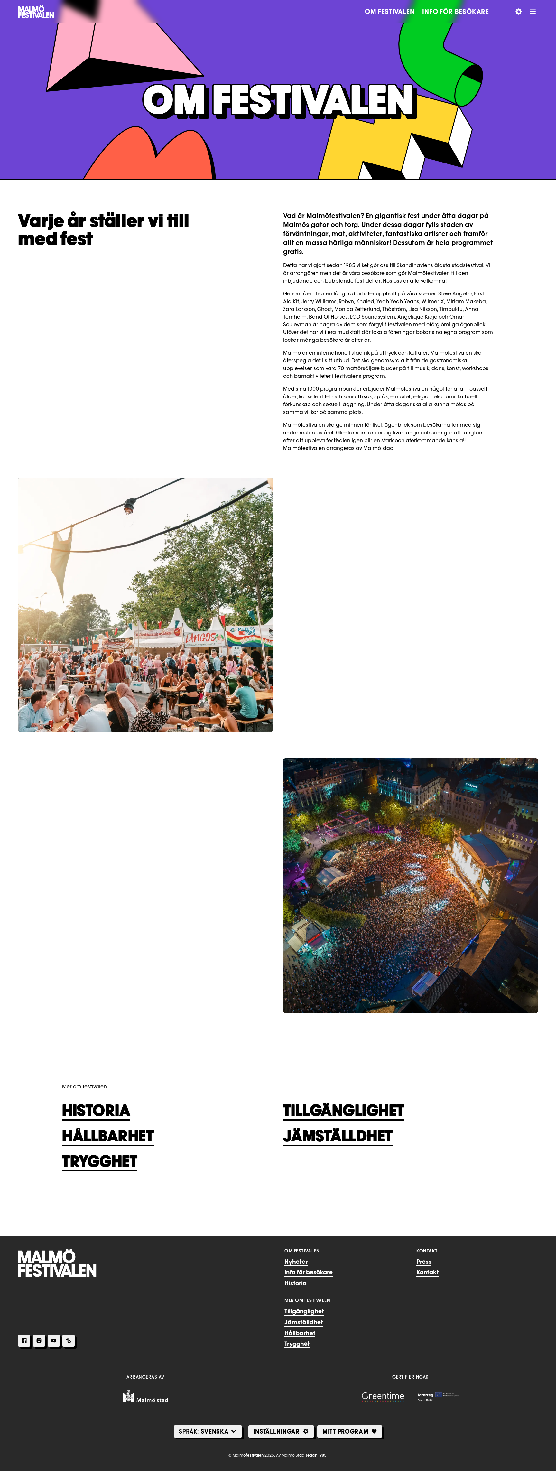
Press (423, 1261)
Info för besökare (455, 11)
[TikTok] (68, 1341)
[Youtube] (54, 1341)
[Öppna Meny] (533, 11)
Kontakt (427, 1272)
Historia (96, 1110)
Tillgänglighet (343, 1110)
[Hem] (57, 1263)
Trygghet (99, 1161)
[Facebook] (24, 1341)
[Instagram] (39, 1341)
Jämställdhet (338, 1135)
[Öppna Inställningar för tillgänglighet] (519, 11)
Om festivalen (389, 11)
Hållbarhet (108, 1135)
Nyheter (296, 1261)
